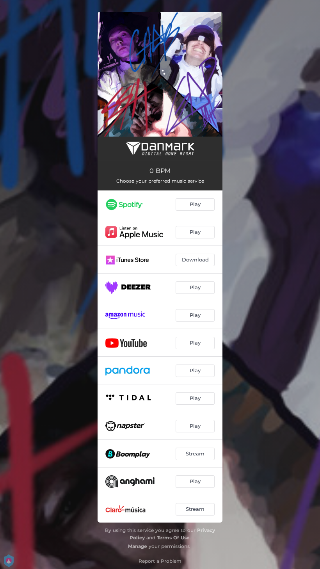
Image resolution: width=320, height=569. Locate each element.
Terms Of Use (173, 538)
